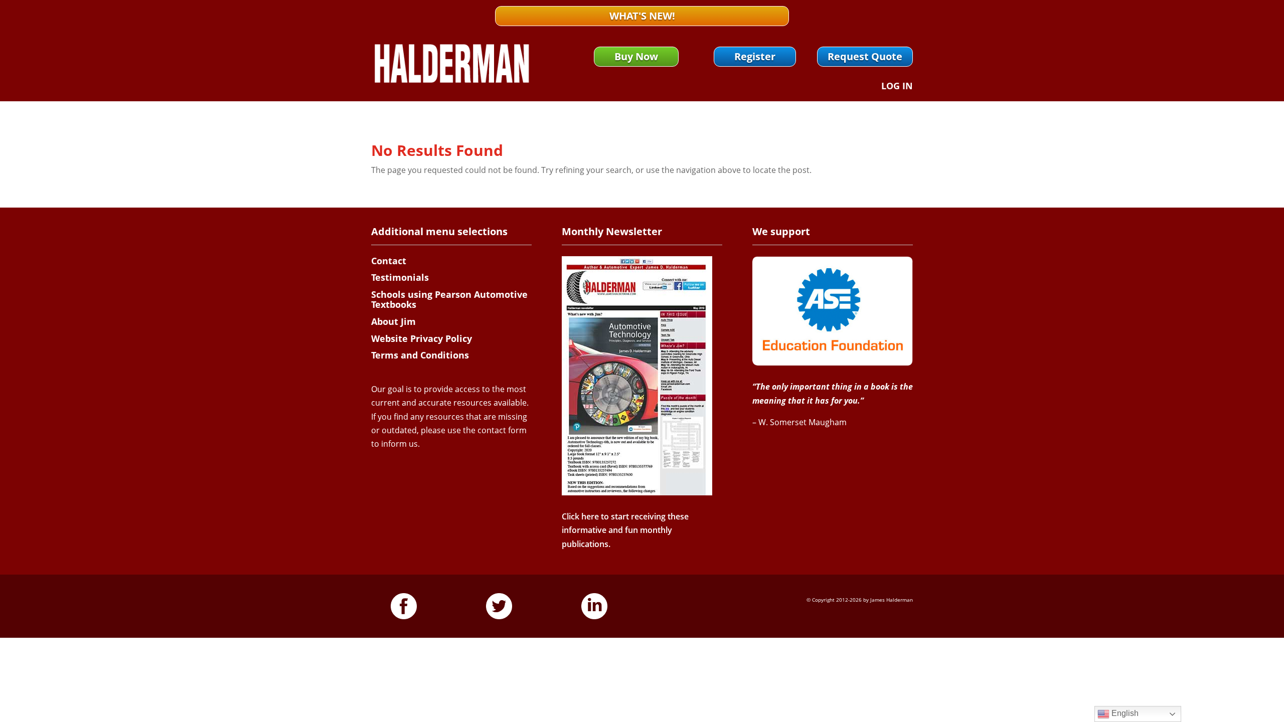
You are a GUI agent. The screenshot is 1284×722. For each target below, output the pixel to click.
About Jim (393, 321)
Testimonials (400, 277)
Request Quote (865, 56)
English (1124, 713)
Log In (897, 87)
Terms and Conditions (420, 355)
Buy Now (636, 56)
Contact (388, 261)
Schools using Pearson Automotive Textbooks (449, 299)
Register (754, 56)
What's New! (642, 16)
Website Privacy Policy (421, 338)
